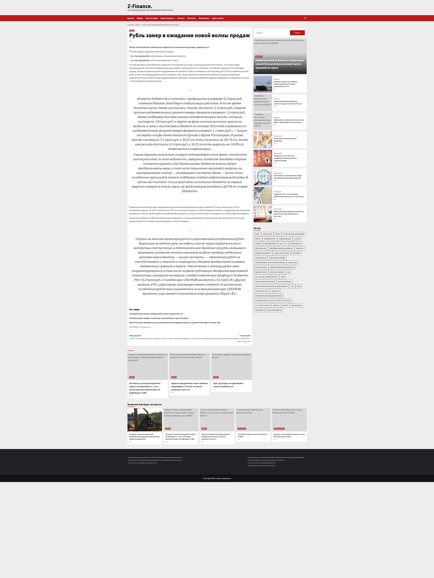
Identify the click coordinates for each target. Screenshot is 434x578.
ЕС (286, 243)
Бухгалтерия (152, 18)
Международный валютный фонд (282, 267)
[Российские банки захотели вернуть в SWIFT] (253, 419)
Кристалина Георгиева (277, 258)
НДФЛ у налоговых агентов (265, 281)
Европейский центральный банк (281, 248)
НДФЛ (283, 277)
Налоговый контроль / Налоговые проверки (271, 286)
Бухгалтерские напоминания (293, 234)
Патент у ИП (275, 291)
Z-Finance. (139, 6)
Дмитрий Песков (270, 243)
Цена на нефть (296, 305)
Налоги (181, 18)
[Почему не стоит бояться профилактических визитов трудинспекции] (263, 158)
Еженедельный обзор (263, 253)
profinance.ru (145, 327)
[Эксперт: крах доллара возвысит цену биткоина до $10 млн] (289, 419)
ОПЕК (298, 286)
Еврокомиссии (296, 243)
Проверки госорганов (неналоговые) (268, 296)
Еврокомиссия (260, 248)
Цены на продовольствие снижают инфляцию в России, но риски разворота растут (189, 386)
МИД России (292, 262)
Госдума (258, 243)
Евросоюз (299, 248)
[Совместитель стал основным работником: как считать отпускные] (263, 195)
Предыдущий (159, 337)
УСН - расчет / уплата (262, 305)
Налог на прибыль (284, 281)
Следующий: (220, 338)
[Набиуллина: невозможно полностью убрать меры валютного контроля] (263, 121)
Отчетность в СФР (261, 291)
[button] (305, 18)
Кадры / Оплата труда (281, 253)
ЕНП (281, 243)
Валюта (258, 239)
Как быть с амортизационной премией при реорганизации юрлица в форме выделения (144, 436)
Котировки (296, 253)
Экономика (204, 18)
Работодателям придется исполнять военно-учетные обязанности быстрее (289, 213)
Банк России (267, 234)
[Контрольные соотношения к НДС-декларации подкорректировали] (263, 176)
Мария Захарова (261, 267)
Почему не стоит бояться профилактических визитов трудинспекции (285, 158)
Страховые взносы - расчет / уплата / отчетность (273, 300)
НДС (288, 272)
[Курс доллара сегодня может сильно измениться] (232, 366)
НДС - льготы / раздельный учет (266, 277)
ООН (292, 286)
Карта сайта (218, 18)
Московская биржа (277, 272)
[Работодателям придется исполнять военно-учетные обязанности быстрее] (263, 214)
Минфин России (261, 272)
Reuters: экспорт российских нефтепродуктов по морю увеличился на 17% (285, 84)
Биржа (140, 18)
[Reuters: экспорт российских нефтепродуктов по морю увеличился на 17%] (263, 84)
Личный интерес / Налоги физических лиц (270, 262)
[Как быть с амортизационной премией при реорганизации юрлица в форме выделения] (144, 419)
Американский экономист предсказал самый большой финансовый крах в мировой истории (279, 63)
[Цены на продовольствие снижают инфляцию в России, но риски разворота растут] (190, 366)
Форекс (285, 305)
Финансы (191, 18)
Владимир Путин (270, 239)
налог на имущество (274, 310)
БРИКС (257, 234)
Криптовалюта (168, 18)
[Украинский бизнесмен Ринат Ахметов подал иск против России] (263, 102)
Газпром (297, 239)
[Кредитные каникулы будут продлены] (263, 139)
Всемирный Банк (285, 239)
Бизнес (130, 18)
